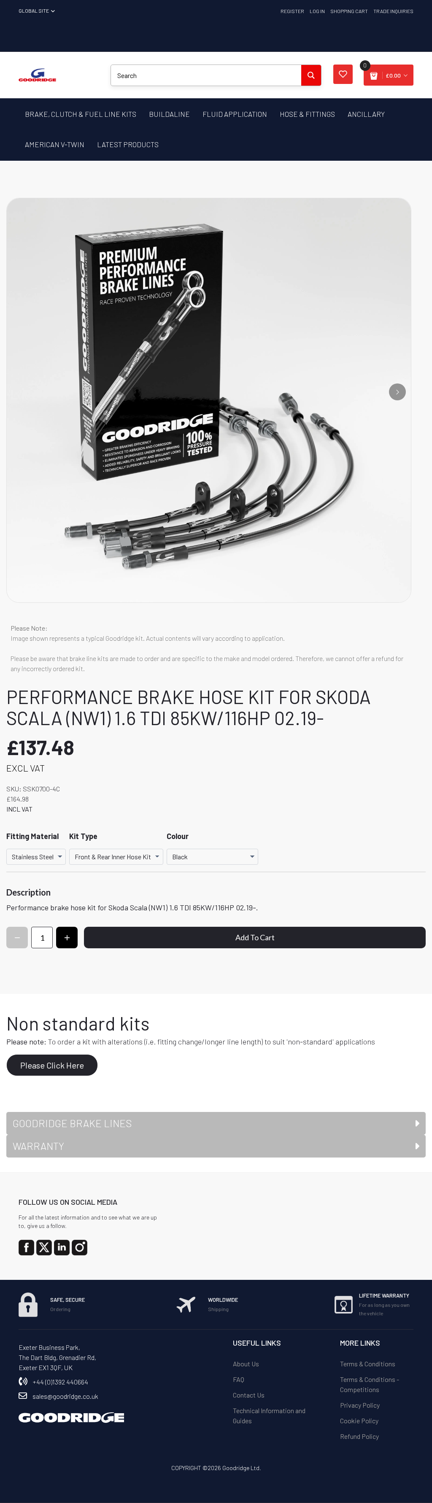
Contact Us (249, 1395)
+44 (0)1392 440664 (60, 1382)
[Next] (397, 391)
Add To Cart (255, 937)
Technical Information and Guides (269, 1415)
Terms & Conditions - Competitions (369, 1384)
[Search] (311, 75)
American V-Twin (54, 144)
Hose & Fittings (307, 114)
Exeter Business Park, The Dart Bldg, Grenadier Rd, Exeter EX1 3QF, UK (57, 1357)
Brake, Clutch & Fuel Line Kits (80, 114)
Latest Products (128, 144)
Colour (178, 836)
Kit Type (83, 836)
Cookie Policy (359, 1421)
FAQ (238, 1379)
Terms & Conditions (367, 1364)
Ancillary (366, 114)
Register (292, 11)
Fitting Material (32, 836)
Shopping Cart (349, 11)
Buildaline (169, 114)
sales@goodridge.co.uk (65, 1396)
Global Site (34, 10)
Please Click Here (52, 1065)
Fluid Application (234, 114)
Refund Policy (359, 1436)
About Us (246, 1364)
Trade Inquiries (393, 11)
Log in (317, 11)
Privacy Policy (360, 1405)
